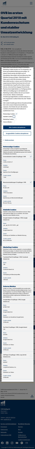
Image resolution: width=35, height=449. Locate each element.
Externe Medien (7, 122)
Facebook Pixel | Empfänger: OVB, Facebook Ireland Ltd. (15, 258)
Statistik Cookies (7, 116)
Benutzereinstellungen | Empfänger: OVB (14, 182)
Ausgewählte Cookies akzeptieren (17, 133)
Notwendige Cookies (9, 114)
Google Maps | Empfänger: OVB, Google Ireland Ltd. (14, 300)
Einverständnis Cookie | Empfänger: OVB (14, 156)
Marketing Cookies (8, 119)
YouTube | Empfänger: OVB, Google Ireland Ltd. (15, 328)
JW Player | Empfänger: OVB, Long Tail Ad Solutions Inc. (14, 355)
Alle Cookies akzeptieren (17, 127)
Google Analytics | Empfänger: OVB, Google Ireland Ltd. (15, 218)
